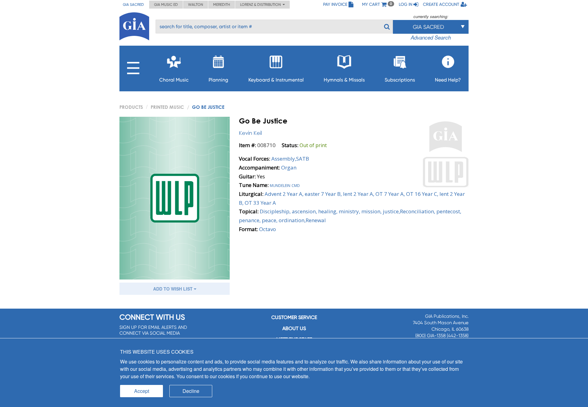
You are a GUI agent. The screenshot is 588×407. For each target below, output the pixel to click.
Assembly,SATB (290, 158)
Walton (195, 4)
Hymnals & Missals (344, 80)
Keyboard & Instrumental (276, 80)
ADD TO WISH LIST (173, 289)
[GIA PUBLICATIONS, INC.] (134, 25)
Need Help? (448, 80)
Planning (218, 80)
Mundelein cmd (285, 184)
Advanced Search (431, 37)
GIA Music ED (166, 4)
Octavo (267, 229)
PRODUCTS (131, 107)
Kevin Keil (250, 133)
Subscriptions (400, 80)
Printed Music (167, 107)
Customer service (294, 317)
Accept (141, 390)
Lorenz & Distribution (261, 4)
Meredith (221, 4)
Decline (191, 390)
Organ (288, 167)
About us (294, 328)
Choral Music (174, 80)
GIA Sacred (133, 4)
